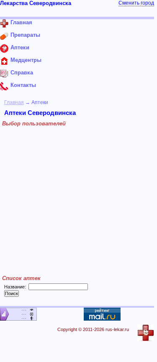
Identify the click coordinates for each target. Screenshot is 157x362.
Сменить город (136, 3)
